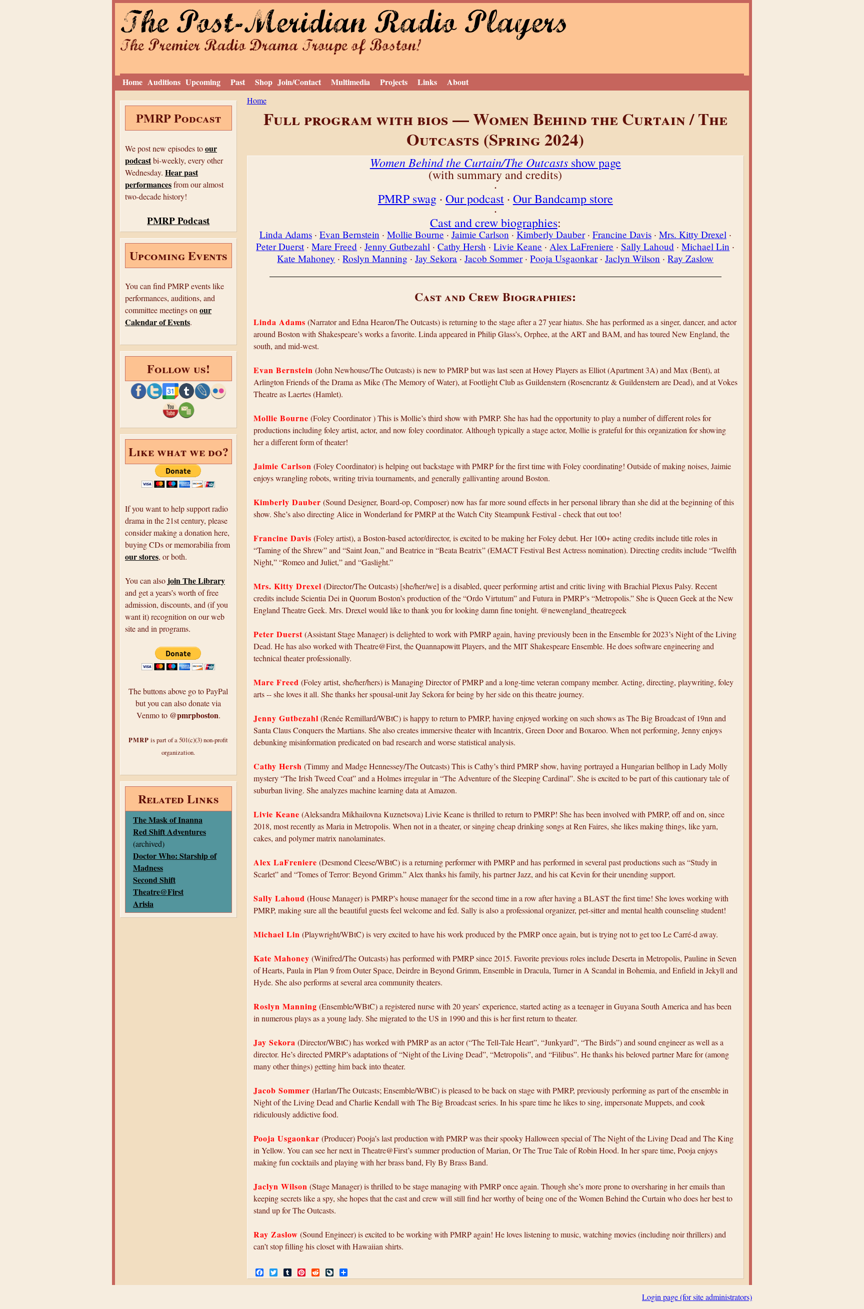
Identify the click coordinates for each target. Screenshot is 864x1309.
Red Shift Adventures (169, 831)
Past (237, 82)
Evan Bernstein (350, 234)
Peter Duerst (280, 246)
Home (132, 82)
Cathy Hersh (462, 246)
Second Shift (154, 879)
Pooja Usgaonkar (564, 258)
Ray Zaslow (691, 258)
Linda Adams (286, 234)
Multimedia (350, 82)
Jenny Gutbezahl (397, 246)
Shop (263, 82)
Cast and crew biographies (494, 223)
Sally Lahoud (647, 246)
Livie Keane (518, 246)
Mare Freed (334, 246)
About (457, 82)
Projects (394, 82)
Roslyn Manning (375, 258)
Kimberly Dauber (550, 234)
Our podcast (475, 199)
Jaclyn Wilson (632, 258)
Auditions (164, 82)
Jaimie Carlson (480, 234)
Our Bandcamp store (563, 199)
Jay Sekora (436, 258)
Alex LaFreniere (582, 246)
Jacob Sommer (493, 258)
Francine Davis (622, 234)
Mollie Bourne (415, 234)
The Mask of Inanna (167, 819)
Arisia (143, 903)
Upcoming (203, 82)
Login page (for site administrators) (697, 1296)
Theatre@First (158, 891)
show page (495, 163)
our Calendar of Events (168, 316)
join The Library (196, 580)
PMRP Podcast (178, 221)
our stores (141, 556)
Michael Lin (706, 246)
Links (427, 82)
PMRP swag (407, 199)
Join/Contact (299, 82)
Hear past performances (161, 178)
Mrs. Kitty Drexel (692, 234)
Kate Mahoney (306, 258)
